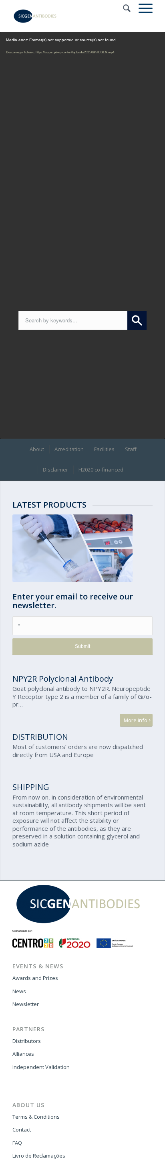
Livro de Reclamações (38, 1155)
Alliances (23, 1053)
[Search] (123, 8)
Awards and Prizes (35, 978)
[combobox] (72, 320)
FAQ (17, 1142)
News (19, 991)
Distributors (26, 1041)
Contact (21, 1129)
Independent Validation (41, 1067)
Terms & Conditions (36, 1116)
